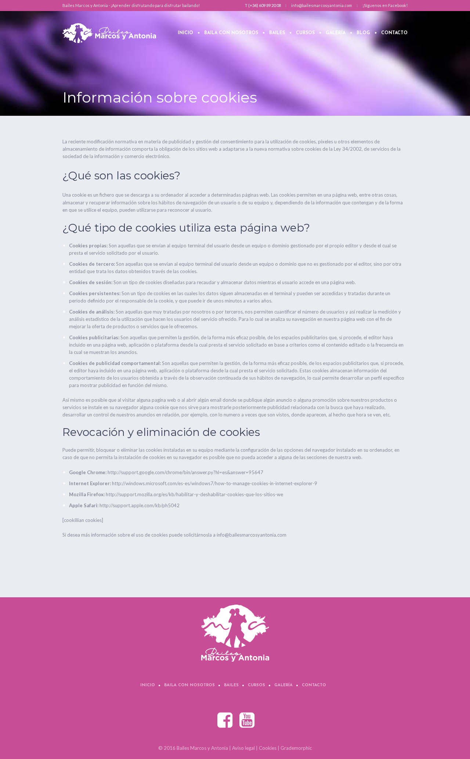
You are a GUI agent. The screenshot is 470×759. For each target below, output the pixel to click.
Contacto (314, 685)
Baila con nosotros (189, 685)
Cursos (256, 685)
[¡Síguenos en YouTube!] (247, 720)
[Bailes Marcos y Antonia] (235, 633)
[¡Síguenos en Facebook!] (225, 720)
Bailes (231, 685)
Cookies (267, 748)
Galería (283, 685)
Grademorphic (296, 748)
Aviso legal (243, 748)
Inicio (147, 685)
